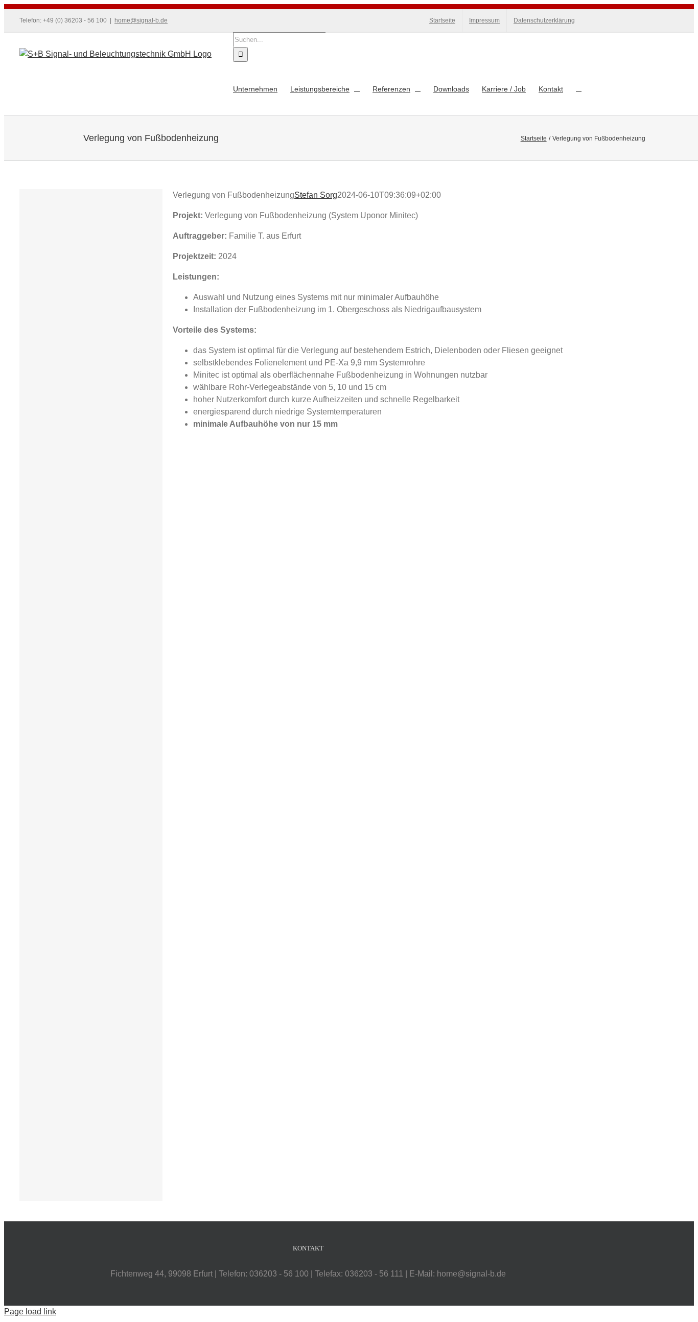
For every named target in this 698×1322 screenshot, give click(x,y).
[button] (578, 88)
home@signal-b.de (141, 20)
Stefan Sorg (315, 195)
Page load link (30, 1311)
